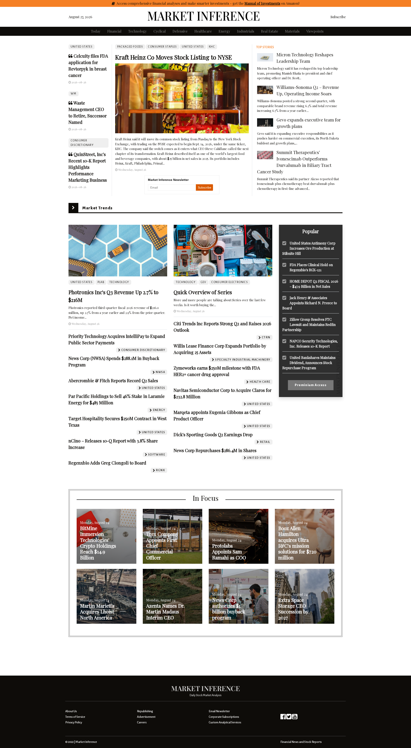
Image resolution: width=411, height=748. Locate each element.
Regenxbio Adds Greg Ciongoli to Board (107, 463)
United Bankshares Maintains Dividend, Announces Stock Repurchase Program (308, 362)
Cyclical (159, 31)
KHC (212, 46)
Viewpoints (314, 31)
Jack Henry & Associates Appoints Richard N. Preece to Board (309, 302)
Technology (137, 31)
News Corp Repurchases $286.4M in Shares (215, 450)
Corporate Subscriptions (224, 716)
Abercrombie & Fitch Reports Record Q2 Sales (113, 380)
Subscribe (338, 17)
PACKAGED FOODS (130, 46)
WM (73, 93)
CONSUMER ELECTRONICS (229, 282)
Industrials (245, 31)
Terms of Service (75, 716)
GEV (203, 282)
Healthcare (203, 31)
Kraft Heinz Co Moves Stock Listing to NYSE (173, 57)
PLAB (101, 282)
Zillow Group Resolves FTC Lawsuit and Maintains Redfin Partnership (309, 324)
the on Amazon (268, 3)
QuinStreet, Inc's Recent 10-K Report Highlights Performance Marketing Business (87, 167)
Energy (224, 31)
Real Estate (269, 31)
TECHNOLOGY (119, 282)
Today (95, 31)
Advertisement (146, 716)
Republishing (145, 711)
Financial (114, 31)
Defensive (180, 31)
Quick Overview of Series (203, 292)
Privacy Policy (73, 722)
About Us (71, 711)
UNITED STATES (81, 46)
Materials (292, 31)
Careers (142, 722)
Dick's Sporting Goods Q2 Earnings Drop (213, 434)
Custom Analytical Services (225, 722)
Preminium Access (311, 385)
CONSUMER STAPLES (162, 46)
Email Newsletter (219, 711)
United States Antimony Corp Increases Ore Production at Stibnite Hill (308, 248)
